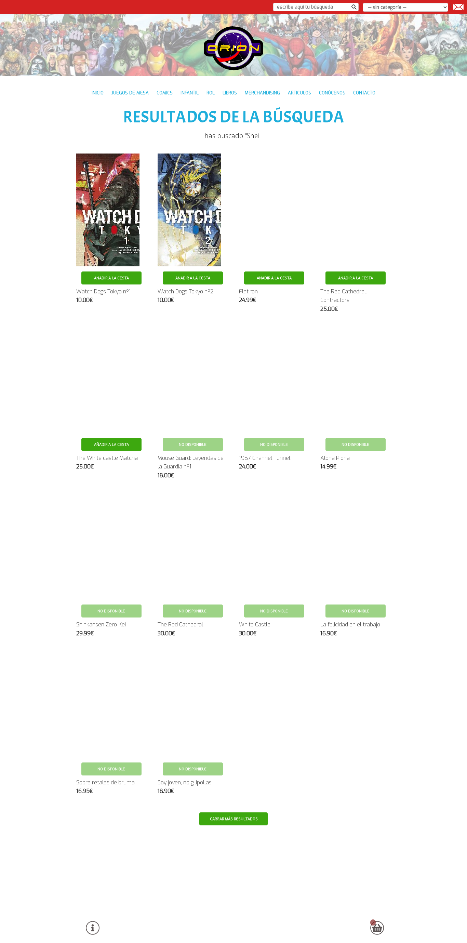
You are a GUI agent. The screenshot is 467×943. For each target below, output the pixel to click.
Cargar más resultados (234, 819)
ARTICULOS (299, 93)
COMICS (165, 93)
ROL (210, 93)
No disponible (192, 444)
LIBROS (230, 93)
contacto (364, 93)
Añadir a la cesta (111, 278)
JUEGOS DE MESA (130, 93)
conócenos (332, 93)
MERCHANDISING (262, 93)
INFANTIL (190, 93)
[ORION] (233, 48)
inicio (98, 93)
